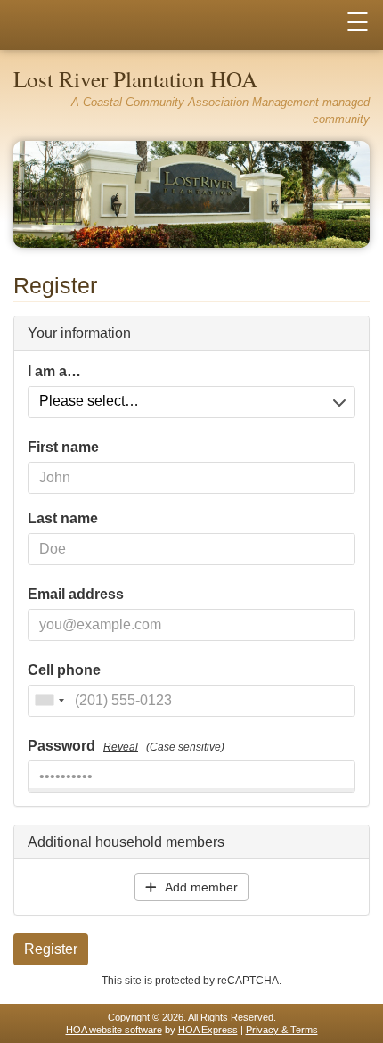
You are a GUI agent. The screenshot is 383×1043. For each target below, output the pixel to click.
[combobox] (49, 701)
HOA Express (208, 1029)
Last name (63, 519)
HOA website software (114, 1029)
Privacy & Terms (282, 1029)
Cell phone (64, 670)
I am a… (54, 372)
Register (50, 949)
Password (126, 746)
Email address (76, 594)
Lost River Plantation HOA (135, 79)
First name (63, 447)
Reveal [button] (120, 747)
